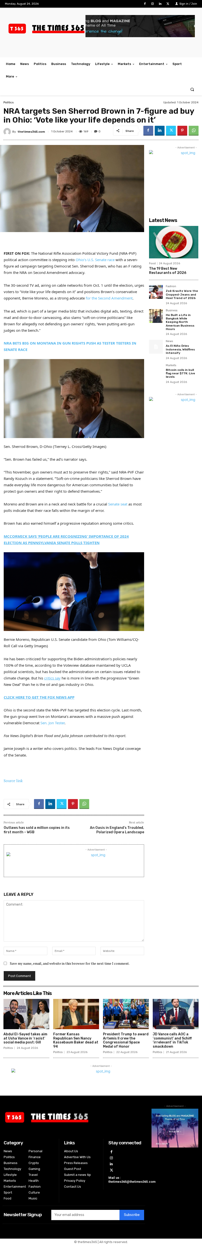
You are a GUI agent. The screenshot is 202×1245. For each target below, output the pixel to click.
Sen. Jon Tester (52, 722)
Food (152, 263)
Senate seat (117, 504)
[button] (192, 89)
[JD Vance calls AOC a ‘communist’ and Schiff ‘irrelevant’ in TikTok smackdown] (176, 1014)
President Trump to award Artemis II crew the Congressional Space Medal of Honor (126, 1040)
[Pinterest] (182, 131)
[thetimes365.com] (7, 131)
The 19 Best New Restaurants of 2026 (167, 271)
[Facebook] (145, 4)
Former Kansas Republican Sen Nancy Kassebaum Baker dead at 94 (75, 1040)
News (169, 341)
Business (171, 310)
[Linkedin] (160, 4)
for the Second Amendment (109, 298)
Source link (13, 780)
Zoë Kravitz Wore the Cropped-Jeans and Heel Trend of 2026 (182, 294)
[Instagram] (152, 4)
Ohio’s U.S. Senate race (95, 259)
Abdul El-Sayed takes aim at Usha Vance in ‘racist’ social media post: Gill (25, 1038)
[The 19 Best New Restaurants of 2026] (173, 242)
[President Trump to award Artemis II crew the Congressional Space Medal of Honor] (126, 1014)
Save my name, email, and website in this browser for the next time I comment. (70, 963)
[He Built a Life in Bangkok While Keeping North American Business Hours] (156, 316)
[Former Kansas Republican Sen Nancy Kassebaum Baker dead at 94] (76, 1014)
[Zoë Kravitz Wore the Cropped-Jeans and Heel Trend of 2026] (156, 292)
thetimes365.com (31, 131)
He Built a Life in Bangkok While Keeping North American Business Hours (180, 322)
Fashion (171, 286)
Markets (171, 365)
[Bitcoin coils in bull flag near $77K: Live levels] (156, 371)
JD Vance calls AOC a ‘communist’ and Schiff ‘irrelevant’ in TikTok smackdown (172, 1040)
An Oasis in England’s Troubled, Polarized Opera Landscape (117, 830)
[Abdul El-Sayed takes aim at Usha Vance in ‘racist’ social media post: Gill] (26, 1014)
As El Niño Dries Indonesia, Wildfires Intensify (180, 349)
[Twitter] (168, 4)
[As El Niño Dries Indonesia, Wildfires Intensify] (156, 347)
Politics (8, 102)
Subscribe (132, 1215)
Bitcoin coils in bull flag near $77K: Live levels (180, 373)
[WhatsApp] (194, 131)
